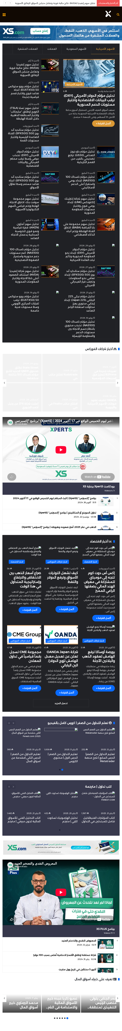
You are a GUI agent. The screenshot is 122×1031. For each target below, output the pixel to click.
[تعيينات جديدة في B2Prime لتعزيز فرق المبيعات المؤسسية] (100, 368)
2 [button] (59, 769)
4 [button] (59, 1018)
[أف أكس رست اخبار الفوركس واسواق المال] (108, 14)
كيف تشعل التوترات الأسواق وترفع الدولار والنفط (62, 577)
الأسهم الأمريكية (105, 48)
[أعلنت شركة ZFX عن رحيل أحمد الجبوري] (22, 397)
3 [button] (62, 1018)
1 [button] (62, 770)
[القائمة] (4, 15)
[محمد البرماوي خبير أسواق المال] (22, 998)
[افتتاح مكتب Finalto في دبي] (61, 397)
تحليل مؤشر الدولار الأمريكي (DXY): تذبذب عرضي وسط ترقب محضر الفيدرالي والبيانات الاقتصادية (24, 158)
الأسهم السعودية (76, 48)
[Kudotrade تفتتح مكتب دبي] (61, 368)
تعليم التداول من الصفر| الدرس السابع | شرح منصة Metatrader (100, 758)
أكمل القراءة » (103, 123)
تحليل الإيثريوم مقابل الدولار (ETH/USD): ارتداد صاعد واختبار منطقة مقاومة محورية (54, 3)
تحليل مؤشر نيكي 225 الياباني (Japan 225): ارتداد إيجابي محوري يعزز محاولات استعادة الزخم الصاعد (79, 303)
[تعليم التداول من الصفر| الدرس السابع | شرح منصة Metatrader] (98, 737)
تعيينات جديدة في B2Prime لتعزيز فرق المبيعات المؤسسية (104, 375)
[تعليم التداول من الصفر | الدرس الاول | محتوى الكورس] (61, 737)
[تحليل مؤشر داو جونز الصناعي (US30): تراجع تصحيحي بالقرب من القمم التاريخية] (106, 152)
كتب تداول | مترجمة (98, 786)
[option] (61, 383)
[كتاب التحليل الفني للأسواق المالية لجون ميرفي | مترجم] (24, 801)
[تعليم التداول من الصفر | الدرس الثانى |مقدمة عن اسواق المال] (24, 737)
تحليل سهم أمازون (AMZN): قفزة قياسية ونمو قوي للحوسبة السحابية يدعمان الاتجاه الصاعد (25, 231)
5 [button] (57, 1018)
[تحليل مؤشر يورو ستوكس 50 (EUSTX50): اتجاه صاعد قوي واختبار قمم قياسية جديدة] (50, 87)
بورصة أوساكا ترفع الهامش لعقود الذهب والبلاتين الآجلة (98, 656)
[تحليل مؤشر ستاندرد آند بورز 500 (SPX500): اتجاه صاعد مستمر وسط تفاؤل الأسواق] (50, 177)
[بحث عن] (118, 15)
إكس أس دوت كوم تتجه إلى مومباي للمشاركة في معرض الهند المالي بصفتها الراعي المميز (99, 582)
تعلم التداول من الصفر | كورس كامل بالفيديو (78, 723)
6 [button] (54, 1018)
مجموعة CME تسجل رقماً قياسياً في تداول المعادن (25, 656)
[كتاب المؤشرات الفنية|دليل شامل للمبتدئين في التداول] (98, 801)
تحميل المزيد (61, 703)
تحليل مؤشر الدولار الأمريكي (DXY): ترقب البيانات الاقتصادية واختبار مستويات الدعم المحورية (89, 100)
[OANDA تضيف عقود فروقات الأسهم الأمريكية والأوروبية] (100, 397)
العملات (52, 48)
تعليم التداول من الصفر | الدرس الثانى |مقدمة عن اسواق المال (26, 758)
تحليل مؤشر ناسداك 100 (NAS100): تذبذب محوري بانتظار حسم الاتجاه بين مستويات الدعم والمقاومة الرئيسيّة (80, 328)
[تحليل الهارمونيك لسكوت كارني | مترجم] (61, 801)
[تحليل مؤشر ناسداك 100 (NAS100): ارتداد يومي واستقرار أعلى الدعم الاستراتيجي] (106, 177)
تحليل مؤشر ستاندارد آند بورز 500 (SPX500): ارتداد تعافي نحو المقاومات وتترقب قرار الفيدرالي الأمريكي (79, 278)
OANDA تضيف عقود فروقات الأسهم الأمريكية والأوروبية (101, 404)
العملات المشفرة (28, 48)
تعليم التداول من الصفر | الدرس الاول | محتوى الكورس (63, 758)
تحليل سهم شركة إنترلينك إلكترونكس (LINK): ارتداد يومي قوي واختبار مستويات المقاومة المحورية (79, 205)
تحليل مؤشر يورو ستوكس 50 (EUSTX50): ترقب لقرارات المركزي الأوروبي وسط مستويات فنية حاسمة (23, 303)
